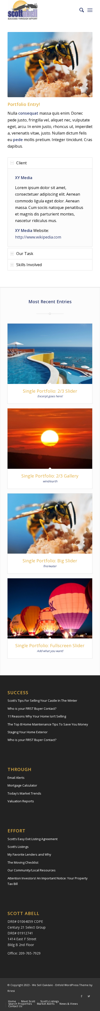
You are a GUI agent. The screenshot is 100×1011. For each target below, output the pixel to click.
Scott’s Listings (18, 846)
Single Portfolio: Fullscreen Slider (49, 645)
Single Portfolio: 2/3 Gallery (49, 476)
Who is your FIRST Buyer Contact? (32, 708)
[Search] (79, 10)
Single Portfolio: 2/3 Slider (50, 391)
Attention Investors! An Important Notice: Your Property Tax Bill (48, 881)
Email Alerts (16, 777)
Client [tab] (21, 163)
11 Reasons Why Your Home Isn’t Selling (37, 716)
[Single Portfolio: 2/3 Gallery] (50, 438)
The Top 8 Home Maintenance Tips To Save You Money (48, 724)
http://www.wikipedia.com (38, 237)
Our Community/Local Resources (32, 870)
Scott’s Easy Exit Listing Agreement (33, 839)
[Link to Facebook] (81, 996)
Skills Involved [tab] (29, 264)
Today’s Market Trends (24, 793)
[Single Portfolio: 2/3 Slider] (50, 354)
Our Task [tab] (24, 253)
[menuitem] (79, 10)
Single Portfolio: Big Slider (50, 561)
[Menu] (89, 10)
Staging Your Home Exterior (28, 732)
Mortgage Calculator (22, 785)
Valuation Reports (21, 801)
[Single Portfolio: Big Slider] (50, 524)
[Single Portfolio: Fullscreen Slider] (50, 608)
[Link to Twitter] (88, 996)
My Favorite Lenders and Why (29, 854)
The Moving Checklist (23, 862)
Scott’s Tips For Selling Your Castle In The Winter (42, 700)
